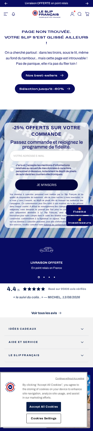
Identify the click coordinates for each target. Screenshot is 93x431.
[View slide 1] (38, 277)
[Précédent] (6, 3)
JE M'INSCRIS (46, 185)
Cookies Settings (43, 418)
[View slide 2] (43, 277)
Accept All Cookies (43, 406)
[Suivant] (87, 3)
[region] (43, 400)
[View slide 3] (49, 277)
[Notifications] (13, 14)
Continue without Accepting (69, 378)
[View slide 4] (54, 277)
